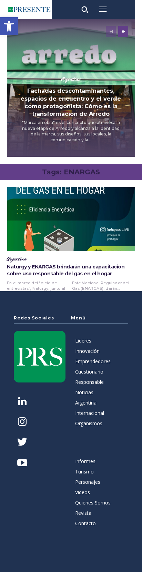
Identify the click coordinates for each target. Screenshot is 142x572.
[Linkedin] (22, 402)
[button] (9, 26)
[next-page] (123, 31)
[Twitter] (22, 442)
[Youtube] (22, 463)
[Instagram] (22, 422)
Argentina (71, 79)
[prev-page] (111, 31)
